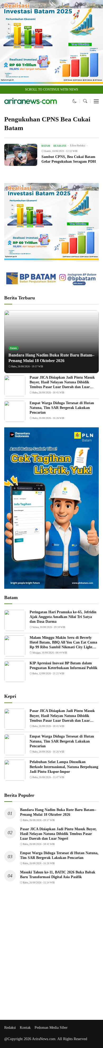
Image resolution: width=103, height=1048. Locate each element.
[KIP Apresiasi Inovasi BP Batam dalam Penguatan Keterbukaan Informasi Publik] (14, 678)
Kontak (25, 1028)
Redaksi (10, 1028)
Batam (13, 348)
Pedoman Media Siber (51, 1028)
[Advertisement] (51, 955)
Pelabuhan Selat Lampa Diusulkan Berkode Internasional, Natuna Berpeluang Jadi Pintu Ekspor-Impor (64, 766)
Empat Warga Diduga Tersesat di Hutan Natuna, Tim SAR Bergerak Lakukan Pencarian (62, 407)
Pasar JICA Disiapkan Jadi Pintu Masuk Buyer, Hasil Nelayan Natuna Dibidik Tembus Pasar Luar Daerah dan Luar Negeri (58, 834)
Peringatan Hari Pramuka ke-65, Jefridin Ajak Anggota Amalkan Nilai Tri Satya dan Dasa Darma (63, 617)
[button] (75, 101)
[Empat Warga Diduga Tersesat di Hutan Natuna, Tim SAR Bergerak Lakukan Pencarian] (14, 418)
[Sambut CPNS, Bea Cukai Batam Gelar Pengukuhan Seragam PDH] (20, 162)
